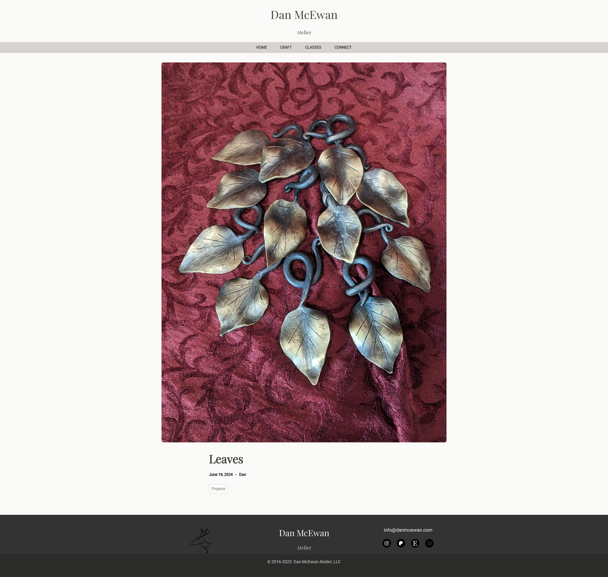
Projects (218, 489)
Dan (242, 474)
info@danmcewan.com (408, 530)
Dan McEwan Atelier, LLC (317, 561)
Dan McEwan (304, 14)
